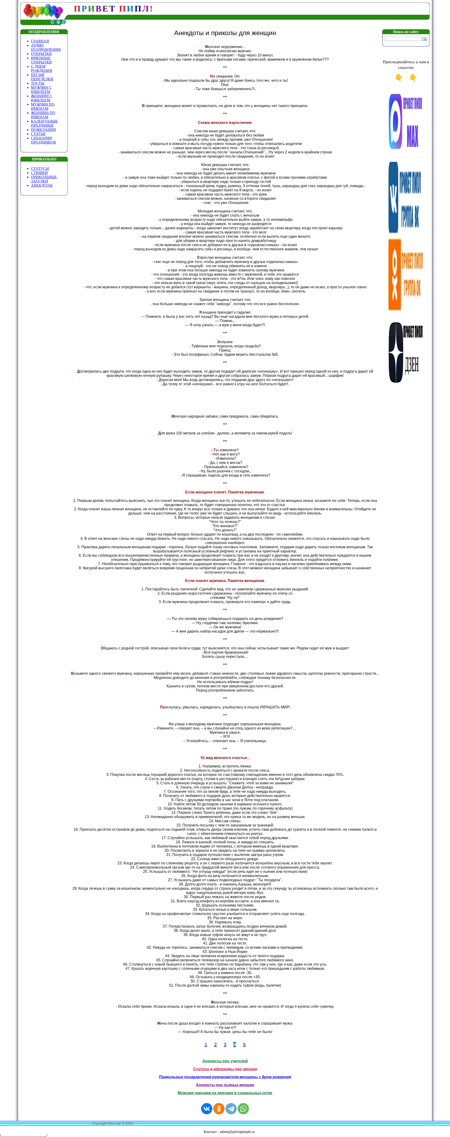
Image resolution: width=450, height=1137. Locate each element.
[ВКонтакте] (206, 1108)
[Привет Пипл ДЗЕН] (406, 385)
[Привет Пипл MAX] (406, 157)
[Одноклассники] (219, 1108)
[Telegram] (231, 1108)
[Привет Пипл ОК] (406, 309)
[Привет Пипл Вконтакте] (406, 233)
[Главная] (52, 24)
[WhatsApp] (243, 1108)
